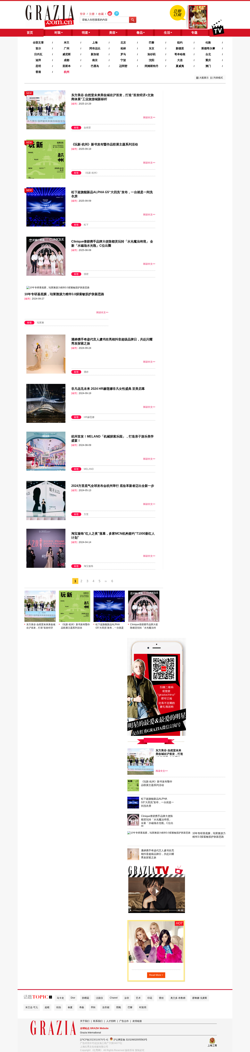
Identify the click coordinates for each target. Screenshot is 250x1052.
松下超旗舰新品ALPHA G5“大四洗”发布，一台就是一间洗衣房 (110, 626)
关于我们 (84, 1021)
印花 (149, 998)
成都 (66, 60)
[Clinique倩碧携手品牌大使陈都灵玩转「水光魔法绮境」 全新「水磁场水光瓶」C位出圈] (143, 621)
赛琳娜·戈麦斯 (199, 998)
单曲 (81, 1007)
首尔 (38, 48)
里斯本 (66, 66)
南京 (95, 60)
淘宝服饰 (88, 566)
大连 (180, 60)
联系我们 (98, 1021)
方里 (86, 514)
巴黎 (151, 42)
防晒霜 (85, 998)
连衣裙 (105, 1007)
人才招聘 (111, 1021)
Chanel (114, 997)
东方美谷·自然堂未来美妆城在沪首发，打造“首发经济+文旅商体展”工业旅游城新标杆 (40, 626)
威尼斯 (66, 54)
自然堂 (87, 127)
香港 (38, 71)
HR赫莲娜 (89, 417)
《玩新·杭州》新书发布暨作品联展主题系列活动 (104, 144)
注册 (92, 13)
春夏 (70, 1007)
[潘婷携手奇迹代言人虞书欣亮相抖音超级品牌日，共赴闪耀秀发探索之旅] (133, 859)
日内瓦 (38, 54)
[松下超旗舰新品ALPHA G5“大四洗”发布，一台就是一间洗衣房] (109, 621)
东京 (151, 48)
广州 (66, 48)
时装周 (142, 1007)
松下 (86, 224)
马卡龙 (60, 998)
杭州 (66, 71)
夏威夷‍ (180, 66)
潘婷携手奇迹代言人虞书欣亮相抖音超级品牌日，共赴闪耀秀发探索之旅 (157, 854)
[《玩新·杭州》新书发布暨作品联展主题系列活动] (74, 621)
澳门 (208, 66)
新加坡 (95, 54)
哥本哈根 (179, 54)
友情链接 (137, 1021)
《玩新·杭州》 (91, 172)
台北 (208, 54)
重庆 (208, 60)
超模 (47, 1007)
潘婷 (86, 372)
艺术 (138, 998)
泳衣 (126, 998)
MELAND (89, 469)
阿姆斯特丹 (151, 66)
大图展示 (204, 77)
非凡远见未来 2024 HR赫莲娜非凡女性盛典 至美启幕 (108, 388)
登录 (82, 13)
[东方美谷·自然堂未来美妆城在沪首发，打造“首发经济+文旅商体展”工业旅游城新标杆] (40, 621)
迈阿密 (123, 66)
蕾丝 (161, 998)
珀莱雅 (40, 322)
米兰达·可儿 (31, 1007)
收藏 (101, 13)
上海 (95, 42)
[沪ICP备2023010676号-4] (94, 1039)
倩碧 (86, 274)
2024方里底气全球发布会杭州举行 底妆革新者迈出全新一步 (112, 485)
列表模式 (218, 77)
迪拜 (38, 60)
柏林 (123, 48)
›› (106, 581)
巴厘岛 (95, 66)
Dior (73, 997)
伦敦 (208, 42)
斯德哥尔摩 (208, 48)
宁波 (123, 60)
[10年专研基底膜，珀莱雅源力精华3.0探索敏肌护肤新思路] (158, 832)
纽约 (180, 42)
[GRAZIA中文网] (49, 16)
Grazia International (90, 1032)
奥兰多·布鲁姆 (178, 998)
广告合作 (124, 1021)
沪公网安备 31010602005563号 (130, 1039)
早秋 (93, 1007)
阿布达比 (94, 48)
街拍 (58, 1007)
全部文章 (38, 42)
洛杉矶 (151, 54)
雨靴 (118, 1007)
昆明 (38, 66)
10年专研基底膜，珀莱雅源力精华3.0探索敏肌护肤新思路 (64, 294)
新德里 (180, 48)
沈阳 (151, 60)
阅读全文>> (149, 117)
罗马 (123, 54)
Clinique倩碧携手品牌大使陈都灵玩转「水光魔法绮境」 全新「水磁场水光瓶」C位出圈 (144, 626)
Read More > (156, 975)
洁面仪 (99, 998)
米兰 (66, 42)
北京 (123, 42)
